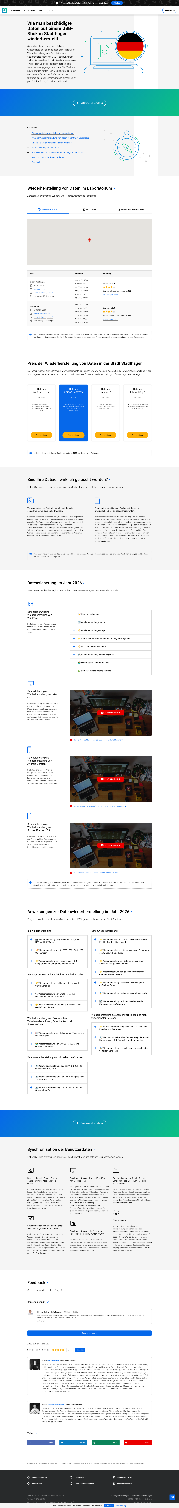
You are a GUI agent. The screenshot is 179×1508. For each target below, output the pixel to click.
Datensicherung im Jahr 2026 (45, 147)
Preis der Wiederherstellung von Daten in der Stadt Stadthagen (60, 138)
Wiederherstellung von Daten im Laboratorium (52, 133)
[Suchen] (158, 10)
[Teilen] (35, 1433)
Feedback (35, 162)
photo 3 (50, 293)
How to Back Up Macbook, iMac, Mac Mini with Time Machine (97, 740)
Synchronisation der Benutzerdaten (47, 157)
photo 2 (43, 293)
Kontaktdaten (29, 10)
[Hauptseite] (4, 10)
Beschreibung (41, 435)
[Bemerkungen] (47, 1302)
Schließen (109, 1506)
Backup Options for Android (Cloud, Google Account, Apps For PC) (99, 806)
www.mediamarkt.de (42, 314)
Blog (40, 10)
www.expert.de (39, 289)
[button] (89, 240)
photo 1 (37, 293)
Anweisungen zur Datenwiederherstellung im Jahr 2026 (57, 152)
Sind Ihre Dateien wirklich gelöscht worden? (51, 142)
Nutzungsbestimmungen (120, 1496)
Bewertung (46, 1350)
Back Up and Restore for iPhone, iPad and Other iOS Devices (96, 873)
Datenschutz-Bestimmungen (141, 1496)
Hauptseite (15, 10)
